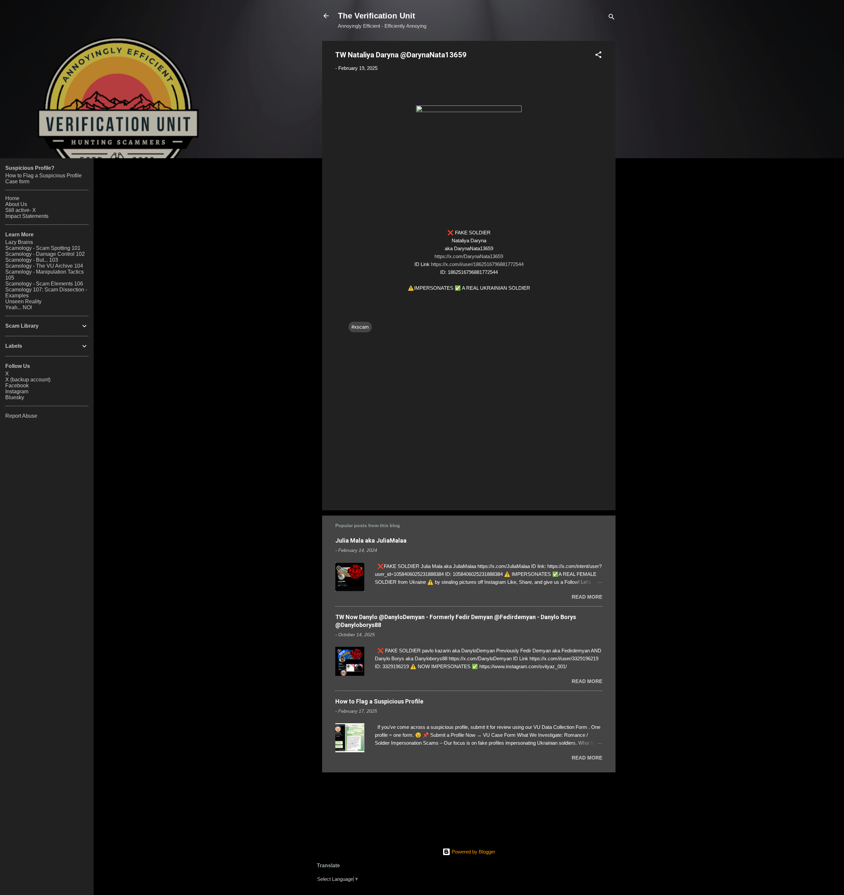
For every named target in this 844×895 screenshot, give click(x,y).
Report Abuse (21, 416)
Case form (17, 181)
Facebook (17, 385)
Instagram (16, 391)
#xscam (360, 327)
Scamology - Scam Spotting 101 (42, 248)
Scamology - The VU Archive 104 (44, 266)
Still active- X (20, 210)
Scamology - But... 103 (31, 260)
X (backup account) (27, 379)
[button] (598, 56)
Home (12, 198)
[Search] (612, 18)
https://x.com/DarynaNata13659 (469, 256)
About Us (16, 204)
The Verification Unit (376, 15)
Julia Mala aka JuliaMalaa (371, 540)
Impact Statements (26, 216)
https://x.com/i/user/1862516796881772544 (477, 264)
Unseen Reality (23, 301)
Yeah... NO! (18, 307)
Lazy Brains (19, 242)
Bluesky (14, 397)
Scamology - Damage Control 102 (45, 254)
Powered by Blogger (472, 851)
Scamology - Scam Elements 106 (44, 283)
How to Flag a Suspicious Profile (379, 701)
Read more (587, 597)
